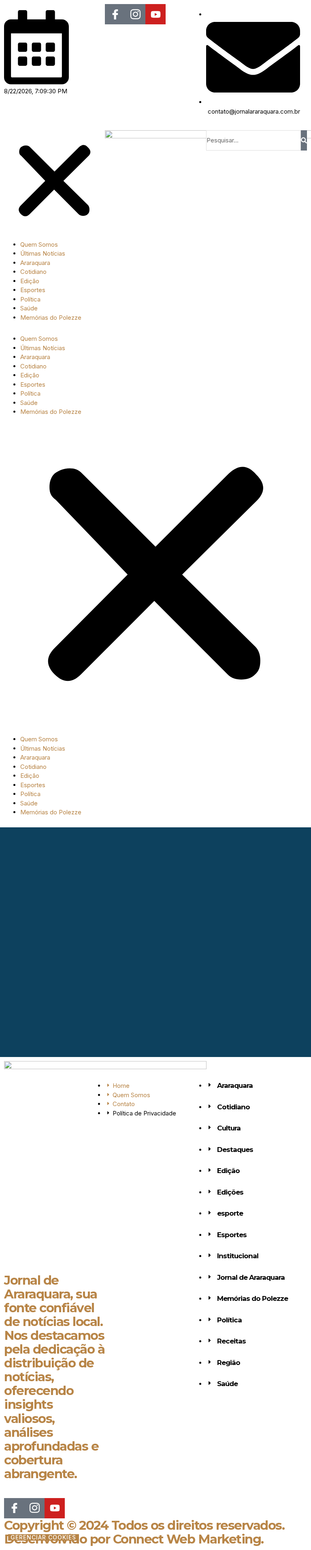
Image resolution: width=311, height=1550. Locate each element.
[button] (54, 182)
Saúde (29, 308)
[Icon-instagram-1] (135, 14)
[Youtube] (155, 14)
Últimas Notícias (42, 253)
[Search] (304, 140)
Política (30, 299)
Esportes (32, 290)
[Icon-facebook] (115, 14)
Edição (29, 281)
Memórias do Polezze (50, 317)
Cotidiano (33, 272)
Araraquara (35, 263)
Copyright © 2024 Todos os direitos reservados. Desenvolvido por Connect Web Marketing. (144, 1532)
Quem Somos (39, 244)
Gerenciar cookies (43, 1537)
